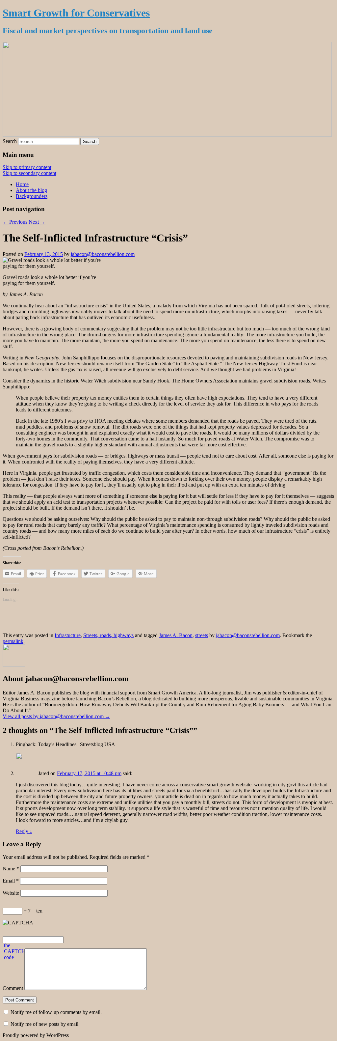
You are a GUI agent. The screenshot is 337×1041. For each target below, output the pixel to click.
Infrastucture (68, 635)
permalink (13, 641)
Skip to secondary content (29, 173)
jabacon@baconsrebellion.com (103, 254)
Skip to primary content (27, 167)
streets (201, 635)
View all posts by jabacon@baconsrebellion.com (56, 716)
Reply (24, 831)
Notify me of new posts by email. (45, 1024)
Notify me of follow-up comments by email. (56, 1012)
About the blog (31, 190)
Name (11, 868)
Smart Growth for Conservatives (76, 13)
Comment (13, 988)
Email (11, 881)
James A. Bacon (176, 635)
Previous (15, 222)
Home (22, 184)
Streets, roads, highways (108, 635)
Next (37, 222)
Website (11, 893)
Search (10, 141)
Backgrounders (31, 196)
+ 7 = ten (32, 911)
